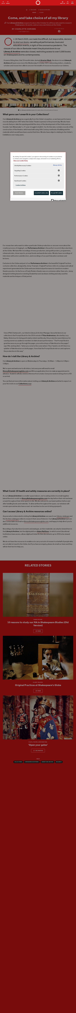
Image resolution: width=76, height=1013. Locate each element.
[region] (38, 176)
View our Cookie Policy (20, 160)
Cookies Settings (21, 185)
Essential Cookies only (41, 193)
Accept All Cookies (56, 193)
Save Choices (19, 193)
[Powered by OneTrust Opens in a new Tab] (58, 199)
